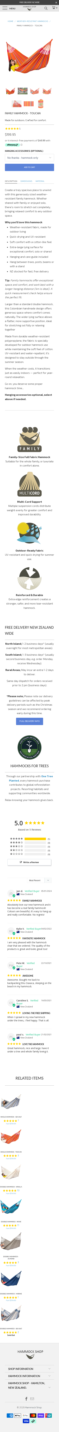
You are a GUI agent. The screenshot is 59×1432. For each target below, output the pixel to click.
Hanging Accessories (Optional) (24, 151)
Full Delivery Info (30, 721)
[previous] (8, 56)
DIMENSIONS (26, 181)
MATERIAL (40, 181)
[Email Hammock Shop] (32, 1399)
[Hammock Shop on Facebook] (26, 1399)
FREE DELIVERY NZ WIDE (29, 2)
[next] (51, 56)
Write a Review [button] (31, 862)
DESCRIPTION (11, 181)
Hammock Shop (33, 1407)
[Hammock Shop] (29, 8)
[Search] (46, 8)
